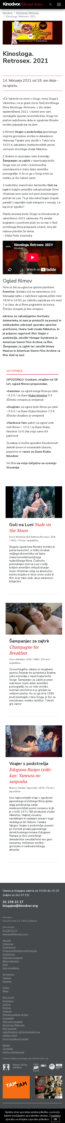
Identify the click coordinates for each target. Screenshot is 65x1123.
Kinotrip (7, 1007)
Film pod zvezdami (13, 1021)
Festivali (7, 1011)
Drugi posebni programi (15, 1039)
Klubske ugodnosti (13, 957)
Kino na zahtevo (11, 968)
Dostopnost (9, 947)
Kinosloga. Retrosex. (27, 13)
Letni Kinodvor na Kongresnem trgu (21, 1032)
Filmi (5, 964)
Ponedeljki (8, 1018)
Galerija (7, 978)
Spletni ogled (10, 1035)
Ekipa (5, 991)
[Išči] (50, 4)
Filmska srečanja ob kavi (15, 1014)
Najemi (6, 1045)
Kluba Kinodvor (37, 395)
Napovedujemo (11, 961)
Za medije (8, 1048)
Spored (7, 940)
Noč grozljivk (9, 1028)
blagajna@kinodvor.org (20, 906)
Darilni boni (9, 954)
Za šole (6, 1004)
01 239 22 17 (13, 902)
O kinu (6, 987)
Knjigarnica (8, 974)
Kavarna (7, 981)
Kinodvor (8, 13)
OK (55, 1119)
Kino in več (8, 997)
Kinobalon (8, 1001)
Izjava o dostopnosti (13, 1052)
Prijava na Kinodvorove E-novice (20, 950)
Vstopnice (8, 944)
